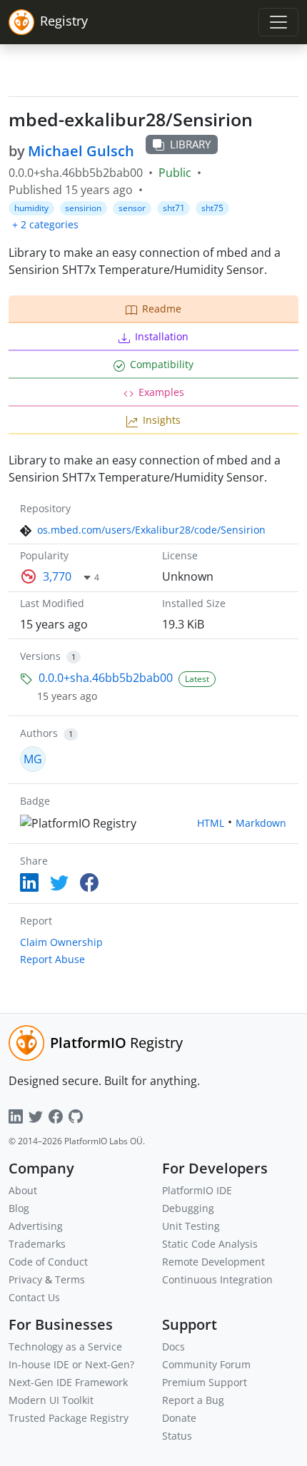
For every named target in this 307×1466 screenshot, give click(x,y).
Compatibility (161, 364)
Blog (19, 1208)
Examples (161, 392)
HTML (210, 823)
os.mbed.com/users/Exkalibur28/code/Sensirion (151, 529)
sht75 (212, 208)
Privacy (25, 1279)
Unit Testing (191, 1226)
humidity (31, 208)
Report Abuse (52, 959)
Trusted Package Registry (69, 1418)
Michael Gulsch (81, 151)
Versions (40, 656)
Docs (173, 1346)
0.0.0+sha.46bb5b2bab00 (106, 678)
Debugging (188, 1208)
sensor (132, 208)
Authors (39, 733)
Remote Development (213, 1261)
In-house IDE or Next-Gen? (71, 1364)
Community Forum (206, 1364)
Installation (161, 336)
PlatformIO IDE (197, 1190)
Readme (161, 308)
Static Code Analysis (210, 1244)
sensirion (83, 208)
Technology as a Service (65, 1346)
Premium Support (204, 1382)
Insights (162, 420)
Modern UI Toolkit (51, 1400)
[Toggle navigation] (278, 22)
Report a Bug (193, 1400)
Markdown (261, 823)
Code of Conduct (48, 1261)
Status (177, 1435)
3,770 (57, 576)
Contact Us (34, 1297)
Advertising (36, 1226)
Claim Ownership (61, 942)
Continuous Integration (217, 1279)
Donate (179, 1418)
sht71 (174, 208)
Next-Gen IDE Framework (68, 1382)
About (23, 1190)
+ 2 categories (45, 224)
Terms (70, 1279)
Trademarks (37, 1244)
